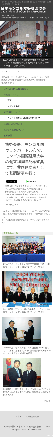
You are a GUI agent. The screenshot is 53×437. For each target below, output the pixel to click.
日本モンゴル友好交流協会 (26, 10)
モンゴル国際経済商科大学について (23, 118)
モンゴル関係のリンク (14, 130)
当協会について (11, 94)
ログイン (49, 435)
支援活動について (12, 112)
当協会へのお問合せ (13, 124)
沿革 (9, 100)
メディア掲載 (13, 106)
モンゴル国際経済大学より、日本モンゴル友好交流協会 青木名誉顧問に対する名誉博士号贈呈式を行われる (26, 214)
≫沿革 (47, 401)
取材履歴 (8, 135)
